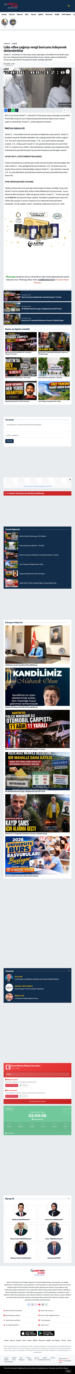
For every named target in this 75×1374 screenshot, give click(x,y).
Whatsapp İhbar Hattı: (37, 280)
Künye (30, 1359)
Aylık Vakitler (10, 1133)
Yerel (69, 1340)
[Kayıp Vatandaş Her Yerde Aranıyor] (21, 390)
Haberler (7, 43)
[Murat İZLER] (9, 997)
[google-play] (46, 1333)
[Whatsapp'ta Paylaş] (13, 110)
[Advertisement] (37, 261)
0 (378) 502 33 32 (12, 1096)
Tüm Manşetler (45, 1320)
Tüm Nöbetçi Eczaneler (38, 1101)
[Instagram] (35, 1304)
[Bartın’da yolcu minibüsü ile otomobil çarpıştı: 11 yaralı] (21, 341)
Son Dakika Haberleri (12, 1325)
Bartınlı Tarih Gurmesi (24, 986)
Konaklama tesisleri (44, 1359)
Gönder (9, 441)
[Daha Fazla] (16, 110)
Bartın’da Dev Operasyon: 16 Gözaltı (18, 377)
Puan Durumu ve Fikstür (13, 1320)
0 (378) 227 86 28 (12, 1085)
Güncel (11, 14)
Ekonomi (49, 14)
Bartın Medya (8, 1361)
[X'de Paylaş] (9, 110)
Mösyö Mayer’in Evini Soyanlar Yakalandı (29, 989)
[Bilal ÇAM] (9, 978)
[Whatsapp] (46, 1304)
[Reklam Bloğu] (37, 229)
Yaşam (33, 14)
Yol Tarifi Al (24, 1085)
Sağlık (57, 14)
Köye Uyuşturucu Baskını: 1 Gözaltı (50, 377)
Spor (27, 14)
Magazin (22, 1359)
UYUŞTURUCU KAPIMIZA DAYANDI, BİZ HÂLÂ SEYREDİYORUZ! (37, 979)
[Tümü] (69, 971)
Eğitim (40, 14)
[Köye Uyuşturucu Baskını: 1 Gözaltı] (54, 367)
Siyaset (20, 14)
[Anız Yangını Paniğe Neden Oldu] (54, 390)
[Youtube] (39, 1304)
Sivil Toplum (66, 14)
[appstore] (28, 1333)
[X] (32, 1304)
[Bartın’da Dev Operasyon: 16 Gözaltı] (21, 367)
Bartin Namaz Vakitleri (13, 1315)
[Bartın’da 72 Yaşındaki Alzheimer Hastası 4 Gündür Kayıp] (54, 341)
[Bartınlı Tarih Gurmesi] (9, 987)
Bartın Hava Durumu (47, 1310)
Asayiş (4, 14)
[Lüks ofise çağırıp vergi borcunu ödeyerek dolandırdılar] (37, 88)
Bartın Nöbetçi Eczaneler (14, 1310)
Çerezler (7, 1371)
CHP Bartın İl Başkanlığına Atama (26, 998)
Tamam (68, 1371)
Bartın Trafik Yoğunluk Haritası (50, 1315)
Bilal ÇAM (18, 976)
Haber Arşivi (45, 1325)
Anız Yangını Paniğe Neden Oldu (49, 401)
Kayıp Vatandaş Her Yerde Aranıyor (17, 401)
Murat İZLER (19, 996)
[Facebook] (28, 1304)
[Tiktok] (42, 1304)
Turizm (63, 1340)
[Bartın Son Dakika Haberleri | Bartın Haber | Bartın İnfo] (11, 6)
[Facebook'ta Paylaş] (5, 110)
